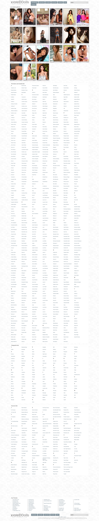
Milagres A (55, 213)
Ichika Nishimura (35, 181)
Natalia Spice (55, 268)
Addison (12, 97)
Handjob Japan (35, 467)
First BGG (34, 435)
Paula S (65, 131)
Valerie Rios (76, 218)
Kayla (44, 119)
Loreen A (44, 293)
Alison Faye (13, 163)
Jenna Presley (34, 259)
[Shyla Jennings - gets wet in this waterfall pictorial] (56, 61)
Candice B (23, 103)
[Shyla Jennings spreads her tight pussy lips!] (69, 24)
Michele (54, 188)
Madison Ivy (45, 339)
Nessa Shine (55, 302)
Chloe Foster (24, 167)
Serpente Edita (66, 302)
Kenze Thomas (45, 154)
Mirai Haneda (55, 227)
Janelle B (34, 238)
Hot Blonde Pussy (62, 503)
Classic (23, 379)
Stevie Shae (76, 126)
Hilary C (33, 163)
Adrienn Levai (13, 113)
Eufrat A (23, 323)
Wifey (75, 284)
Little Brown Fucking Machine (46, 458)
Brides (23, 358)
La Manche (45, 186)
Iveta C (33, 204)
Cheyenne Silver (25, 161)
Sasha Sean (66, 277)
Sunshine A (76, 135)
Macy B (44, 330)
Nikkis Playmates (56, 439)
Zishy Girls (76, 460)
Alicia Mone (13, 156)
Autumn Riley (13, 270)
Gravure (33, 457)
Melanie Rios (55, 151)
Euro (33, 356)
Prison (65, 354)
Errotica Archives (35, 419)
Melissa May (55, 161)
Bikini (12, 392)
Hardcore (44, 349)
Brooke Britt (24, 85)
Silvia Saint (66, 325)
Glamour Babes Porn (16, 503)
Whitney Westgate (77, 282)
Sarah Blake (66, 259)
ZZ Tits (75, 462)
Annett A (12, 220)
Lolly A (44, 291)
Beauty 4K (13, 467)
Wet (75, 395)
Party (54, 388)
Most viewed (54, 2)
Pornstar (65, 347)
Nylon (54, 363)
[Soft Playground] (29, 42)
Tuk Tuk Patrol (76, 416)
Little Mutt (44, 462)
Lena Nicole (45, 236)
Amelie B (12, 186)
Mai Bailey (55, 85)
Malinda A (55, 99)
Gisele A (33, 117)
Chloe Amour (24, 163)
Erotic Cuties (61, 509)
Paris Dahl (65, 119)
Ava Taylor (13, 279)
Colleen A (23, 188)
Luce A (44, 302)
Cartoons (23, 372)
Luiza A (44, 311)
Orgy (54, 376)
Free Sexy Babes (77, 504)
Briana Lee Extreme (25, 419)
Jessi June (34, 282)
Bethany (12, 307)
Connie (23, 190)
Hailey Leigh (34, 135)
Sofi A (65, 339)
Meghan (54, 147)
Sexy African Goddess (68, 441)
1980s (12, 349)
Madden (44, 332)
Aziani (12, 460)
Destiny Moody (24, 250)
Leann (44, 222)
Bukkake (23, 365)
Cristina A (23, 195)
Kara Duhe (34, 339)
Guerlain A (34, 129)
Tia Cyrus (76, 167)
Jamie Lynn (34, 229)
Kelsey (44, 133)
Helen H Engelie (35, 158)
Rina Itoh (65, 199)
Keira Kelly (45, 126)
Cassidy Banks (24, 133)
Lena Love (45, 234)
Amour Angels (13, 437)
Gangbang (34, 383)
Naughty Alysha (56, 428)
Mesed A (54, 167)
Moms (54, 354)
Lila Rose (44, 247)
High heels (45, 354)
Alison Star (13, 165)
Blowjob (12, 399)
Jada (33, 220)
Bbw (12, 379)
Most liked (60, 2)
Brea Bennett (13, 316)
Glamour (33, 390)
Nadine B (55, 254)
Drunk (23, 397)
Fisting (33, 372)
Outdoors (55, 379)
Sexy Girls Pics (61, 504)
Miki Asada (55, 202)
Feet (33, 365)
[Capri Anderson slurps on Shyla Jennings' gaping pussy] (56, 24)
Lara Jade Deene (46, 197)
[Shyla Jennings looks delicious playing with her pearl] (16, 42)
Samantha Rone (67, 238)
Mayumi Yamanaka (56, 138)
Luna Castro (45, 316)
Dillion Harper (24, 259)
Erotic (33, 351)
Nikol (54, 332)
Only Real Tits (55, 457)
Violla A (75, 268)
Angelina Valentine (14, 202)
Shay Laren (66, 314)
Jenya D (33, 277)
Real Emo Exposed (67, 428)
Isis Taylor (34, 202)
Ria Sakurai (66, 188)
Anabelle (12, 188)
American (13, 360)
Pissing (54, 395)
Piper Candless (66, 140)
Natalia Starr (55, 270)
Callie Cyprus (24, 99)
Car (22, 370)
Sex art (65, 372)
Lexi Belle (44, 451)
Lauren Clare (45, 202)
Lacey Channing (46, 188)
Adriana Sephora (14, 110)
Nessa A (54, 300)
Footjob (33, 376)
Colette (23, 448)
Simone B (65, 330)
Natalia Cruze (55, 266)
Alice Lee (13, 147)
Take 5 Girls (66, 457)
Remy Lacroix (66, 181)
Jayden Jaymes (35, 247)
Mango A (54, 106)
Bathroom (13, 376)
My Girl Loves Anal (56, 414)
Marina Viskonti (56, 124)
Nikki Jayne (55, 327)
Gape (33, 386)
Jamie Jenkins (34, 227)
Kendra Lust (45, 140)
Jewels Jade (34, 298)
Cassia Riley (24, 131)
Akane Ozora (13, 124)
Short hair (65, 376)
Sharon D (65, 311)
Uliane (75, 197)
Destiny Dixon (24, 247)
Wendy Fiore (76, 279)
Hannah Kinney (35, 142)
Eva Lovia (23, 327)
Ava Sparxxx (13, 277)
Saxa (65, 279)
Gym (33, 397)
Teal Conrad (76, 156)
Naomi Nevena (56, 261)
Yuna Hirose (76, 302)
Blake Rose (13, 309)
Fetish (33, 367)
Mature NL (44, 467)
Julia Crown (34, 316)
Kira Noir (44, 163)
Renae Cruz (66, 183)
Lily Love (44, 263)
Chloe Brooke (24, 165)
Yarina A (75, 295)
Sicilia (65, 318)
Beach (12, 383)
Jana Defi (34, 234)
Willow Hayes (76, 286)
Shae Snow (66, 309)
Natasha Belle (55, 425)
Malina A (54, 97)
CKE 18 (23, 437)
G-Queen (33, 448)
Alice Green (13, 145)
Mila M (54, 211)
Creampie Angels (25, 451)
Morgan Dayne (56, 245)
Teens (75, 360)
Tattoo (75, 358)
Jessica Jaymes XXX (46, 432)
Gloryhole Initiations (35, 455)
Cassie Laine (24, 138)
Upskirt (75, 381)
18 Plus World (76, 503)
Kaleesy (33, 332)
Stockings (76, 347)
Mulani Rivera (55, 247)
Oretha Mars (66, 110)
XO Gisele (76, 451)
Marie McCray (55, 119)
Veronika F (76, 252)
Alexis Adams (13, 135)
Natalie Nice (55, 282)
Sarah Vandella (66, 268)
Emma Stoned (24, 307)
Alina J (12, 161)
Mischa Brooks (56, 229)
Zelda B (75, 318)
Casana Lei (24, 126)
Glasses (33, 392)
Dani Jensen (24, 220)
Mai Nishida (55, 90)
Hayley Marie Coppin (36, 151)
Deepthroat (24, 390)
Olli (64, 108)
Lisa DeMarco (45, 275)
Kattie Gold (45, 113)
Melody (54, 163)
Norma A (65, 90)
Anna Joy (13, 213)
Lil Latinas (44, 453)
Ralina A (65, 165)
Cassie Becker (24, 135)
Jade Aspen (34, 222)
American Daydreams (15, 435)
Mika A (54, 199)
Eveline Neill (24, 332)
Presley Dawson (67, 142)
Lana (44, 190)
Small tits (65, 383)
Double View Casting (25, 473)
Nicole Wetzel (55, 314)
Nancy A (54, 259)
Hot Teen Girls (15, 500)
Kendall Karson (45, 135)
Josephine (34, 311)
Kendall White (45, 138)
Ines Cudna (34, 188)
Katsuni (44, 110)
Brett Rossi (13, 325)
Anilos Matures (14, 444)
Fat (32, 363)
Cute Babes (45, 508)
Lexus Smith (45, 245)
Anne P (12, 218)
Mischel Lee (55, 231)
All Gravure (13, 432)
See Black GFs (66, 439)
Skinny (65, 381)
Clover (23, 186)
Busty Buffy (24, 92)
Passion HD (55, 469)
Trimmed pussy (77, 374)
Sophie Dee (76, 101)
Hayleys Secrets (35, 469)
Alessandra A (13, 129)
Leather (44, 379)
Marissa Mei (55, 126)
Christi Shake (24, 179)
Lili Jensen (45, 250)
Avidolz (12, 457)
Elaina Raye (24, 277)
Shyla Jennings (66, 316)
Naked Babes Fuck (16, 510)
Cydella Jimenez (25, 199)
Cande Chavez (24, 101)
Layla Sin (44, 215)
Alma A (12, 167)
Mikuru (54, 204)
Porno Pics (30, 509)
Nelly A (54, 295)
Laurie (44, 206)
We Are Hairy (76, 430)
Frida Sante (34, 87)
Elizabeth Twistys (25, 282)
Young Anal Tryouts (77, 455)
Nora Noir (65, 85)
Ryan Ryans (66, 213)
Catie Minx (24, 142)
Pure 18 (65, 421)
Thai (75, 363)
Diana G (23, 252)
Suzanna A (76, 140)
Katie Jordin (45, 103)
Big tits (12, 390)
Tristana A (76, 190)
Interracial (44, 363)
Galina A (33, 92)
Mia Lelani (55, 174)
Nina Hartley (55, 441)
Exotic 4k (33, 421)
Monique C (55, 243)
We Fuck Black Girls (77, 432)
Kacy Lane (34, 327)
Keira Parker (45, 129)
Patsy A (65, 129)
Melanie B (55, 149)
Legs (43, 381)
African (12, 354)
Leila (43, 231)
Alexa (12, 133)
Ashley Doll (13, 254)
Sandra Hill (66, 247)
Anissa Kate (13, 206)
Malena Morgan (56, 92)
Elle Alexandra (24, 286)
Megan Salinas (56, 145)
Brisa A (12, 332)
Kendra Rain (45, 142)
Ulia (75, 195)
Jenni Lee (34, 266)
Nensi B (54, 298)
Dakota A (23, 211)
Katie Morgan (45, 106)
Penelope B (66, 133)
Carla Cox (23, 117)
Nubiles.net (55, 448)
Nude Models (30, 505)
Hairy (33, 402)
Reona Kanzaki (66, 186)
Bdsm (12, 381)
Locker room (45, 388)
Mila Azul (54, 206)
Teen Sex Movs (66, 464)
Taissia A (75, 145)
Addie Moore (13, 94)
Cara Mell (23, 113)
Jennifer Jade (34, 268)
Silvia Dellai (66, 323)
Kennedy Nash (45, 151)
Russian (65, 363)
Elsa (22, 291)
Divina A (23, 261)
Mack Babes (45, 509)
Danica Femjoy (24, 222)
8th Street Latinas (14, 425)
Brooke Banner (14, 341)
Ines (33, 186)
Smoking (65, 386)
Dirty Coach (24, 469)
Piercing (54, 390)
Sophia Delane (77, 90)
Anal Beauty (13, 439)
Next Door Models (56, 432)
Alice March (13, 149)
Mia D (54, 172)
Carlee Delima (24, 119)
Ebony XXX (34, 414)
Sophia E (76, 92)
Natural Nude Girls (16, 505)
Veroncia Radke (77, 236)
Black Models (24, 407)
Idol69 (44, 414)
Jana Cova (34, 231)
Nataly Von (55, 286)
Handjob (44, 347)
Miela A (54, 197)
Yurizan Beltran (77, 307)
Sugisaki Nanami (77, 129)
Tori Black (76, 179)
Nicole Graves (55, 309)
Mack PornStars (61, 500)
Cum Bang (24, 453)
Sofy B (75, 85)
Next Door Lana (56, 430)
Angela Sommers (14, 199)
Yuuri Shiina (76, 311)
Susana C (76, 138)
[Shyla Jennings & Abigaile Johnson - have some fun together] (83, 61)
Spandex (65, 395)
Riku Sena (65, 190)
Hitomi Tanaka (34, 170)
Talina (75, 147)
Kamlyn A (34, 334)
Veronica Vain (76, 243)
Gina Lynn (34, 110)
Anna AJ (12, 211)
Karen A (33, 341)
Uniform (75, 379)
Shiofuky (65, 444)
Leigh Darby (45, 229)
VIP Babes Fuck (46, 499)
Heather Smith (34, 154)
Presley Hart (66, 145)
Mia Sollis (55, 183)
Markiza (54, 129)
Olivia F (65, 103)
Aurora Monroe (14, 268)
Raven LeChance (67, 172)
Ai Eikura (12, 117)
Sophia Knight (76, 94)
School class (66, 367)
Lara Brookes (45, 195)
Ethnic (33, 354)
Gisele (33, 115)
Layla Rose (45, 213)
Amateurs (13, 358)
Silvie (65, 327)
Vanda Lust (76, 222)
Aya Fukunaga (13, 284)
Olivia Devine (66, 101)
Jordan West (34, 309)
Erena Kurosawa (25, 316)
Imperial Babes (30, 503)
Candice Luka (24, 106)
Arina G (12, 247)
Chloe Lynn (24, 172)
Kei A (44, 124)
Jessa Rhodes (34, 279)
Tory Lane (76, 181)
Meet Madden (45, 469)
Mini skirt (54, 351)
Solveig (75, 87)
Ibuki (33, 179)
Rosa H (65, 206)
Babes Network (14, 464)
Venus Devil (76, 234)
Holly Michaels (35, 172)
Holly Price (34, 174)
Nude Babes (61, 502)
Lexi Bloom (45, 243)
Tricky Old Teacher (77, 412)
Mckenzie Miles (56, 140)
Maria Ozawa (55, 113)
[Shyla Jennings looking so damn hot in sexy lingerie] (29, 24)
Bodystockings (24, 347)
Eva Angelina (24, 325)
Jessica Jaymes (35, 284)
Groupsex (34, 395)
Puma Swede (66, 147)
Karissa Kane (45, 90)
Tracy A (75, 183)
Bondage (23, 349)
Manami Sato (55, 101)
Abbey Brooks (13, 90)
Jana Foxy (34, 236)
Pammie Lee (66, 117)
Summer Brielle (77, 131)
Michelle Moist (55, 195)
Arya (12, 250)
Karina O (44, 85)
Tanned (75, 356)
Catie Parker (24, 145)
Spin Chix (65, 453)
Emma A (23, 302)
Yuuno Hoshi (76, 309)
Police (54, 397)
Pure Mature (66, 423)
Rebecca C (66, 174)
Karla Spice (45, 92)
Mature (44, 397)
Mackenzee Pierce (46, 327)
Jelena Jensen (35, 254)
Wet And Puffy (76, 437)
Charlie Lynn (24, 151)
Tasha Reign (76, 151)
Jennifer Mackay (35, 270)
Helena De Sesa (35, 161)
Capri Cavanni (24, 110)
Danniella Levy (24, 231)
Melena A (55, 154)
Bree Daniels (13, 323)
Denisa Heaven (24, 245)
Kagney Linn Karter (35, 330)
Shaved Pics (61, 505)
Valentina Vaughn (77, 211)
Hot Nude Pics (30, 499)
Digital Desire (24, 467)
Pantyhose (55, 386)
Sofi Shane (66, 341)
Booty (23, 354)
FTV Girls (33, 441)
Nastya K (54, 263)
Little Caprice (45, 277)
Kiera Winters (45, 156)
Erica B (23, 318)
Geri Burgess (34, 97)
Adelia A (12, 101)
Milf (53, 347)
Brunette (23, 363)
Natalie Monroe (56, 279)
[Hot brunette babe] (69, 42)
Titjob (75, 370)
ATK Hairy (13, 453)
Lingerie (44, 386)
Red (64, 360)
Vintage (75, 388)
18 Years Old (13, 412)
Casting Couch (24, 430)
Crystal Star (24, 197)
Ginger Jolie (34, 113)
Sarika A (65, 270)
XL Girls (75, 448)
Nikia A (54, 318)
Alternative (13, 356)
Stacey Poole (76, 108)
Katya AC (44, 115)
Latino (44, 376)
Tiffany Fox (76, 172)
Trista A (75, 188)
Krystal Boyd (45, 181)
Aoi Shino (13, 227)
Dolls (65, 2)
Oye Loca (55, 462)
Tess (75, 161)
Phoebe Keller (66, 138)
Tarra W (75, 149)
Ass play (12, 367)
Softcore (65, 390)
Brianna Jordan (14, 330)
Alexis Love (13, 140)
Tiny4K (65, 473)
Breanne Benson (25, 412)
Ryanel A (65, 215)
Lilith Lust (44, 254)
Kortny (44, 174)
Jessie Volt (34, 293)
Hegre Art (34, 471)
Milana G (54, 215)
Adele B (12, 99)
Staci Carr (76, 110)
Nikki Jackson (55, 325)
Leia (43, 227)
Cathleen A (24, 140)
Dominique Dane (25, 266)
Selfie (65, 370)
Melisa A (54, 156)
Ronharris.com (66, 432)
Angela (12, 197)
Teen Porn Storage (67, 462)
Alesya (12, 131)
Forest (33, 379)
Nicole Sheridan (56, 311)
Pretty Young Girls (77, 509)
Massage (44, 392)
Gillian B (33, 103)
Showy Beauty (66, 446)
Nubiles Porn (55, 446)
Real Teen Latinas (67, 430)
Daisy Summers (24, 206)
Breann (12, 318)
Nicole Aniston (55, 307)
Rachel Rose (66, 158)
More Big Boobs (15, 504)
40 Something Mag (14, 421)
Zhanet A (75, 323)
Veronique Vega (77, 254)
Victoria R (76, 263)
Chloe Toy (23, 174)
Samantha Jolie (66, 236)
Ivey (33, 206)
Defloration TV (24, 462)
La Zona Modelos (46, 446)
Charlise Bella (24, 154)
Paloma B (65, 115)
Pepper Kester (66, 135)
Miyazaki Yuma (56, 234)
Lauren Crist (45, 204)
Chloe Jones (24, 170)
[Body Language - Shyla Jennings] (43, 24)
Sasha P (65, 275)
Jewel (33, 295)
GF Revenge (34, 451)
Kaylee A (44, 122)
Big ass (12, 386)
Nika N (54, 316)
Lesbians (44, 383)
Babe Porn (45, 505)
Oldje (54, 455)
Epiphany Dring (24, 314)
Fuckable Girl (61, 508)
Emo (33, 349)
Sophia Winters (77, 99)
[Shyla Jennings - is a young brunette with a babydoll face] (43, 61)
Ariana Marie (13, 243)
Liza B (44, 284)
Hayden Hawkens (35, 147)
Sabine (65, 222)
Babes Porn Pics (76, 510)
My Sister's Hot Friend (57, 416)
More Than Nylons (56, 407)
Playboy (65, 407)
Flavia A (23, 341)
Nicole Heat (55, 437)
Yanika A (75, 293)
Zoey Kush (76, 332)
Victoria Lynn (76, 261)
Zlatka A (75, 327)
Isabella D (34, 199)
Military (54, 349)
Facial (33, 360)
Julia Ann (33, 314)
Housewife (45, 356)
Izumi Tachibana (35, 213)
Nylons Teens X (56, 451)
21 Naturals (13, 416)
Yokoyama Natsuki (77, 298)
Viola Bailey (76, 266)
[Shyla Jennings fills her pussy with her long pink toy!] (29, 79)
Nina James (55, 334)
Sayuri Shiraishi (66, 284)
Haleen (33, 138)
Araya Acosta (13, 234)
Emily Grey (24, 300)
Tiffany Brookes (77, 170)
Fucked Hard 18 (35, 444)
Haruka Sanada (35, 145)
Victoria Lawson (77, 259)
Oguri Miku (66, 97)
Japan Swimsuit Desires (47, 423)
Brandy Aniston (14, 311)
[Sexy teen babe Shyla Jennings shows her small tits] (69, 61)
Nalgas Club (55, 421)
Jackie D (33, 218)
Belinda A (13, 302)
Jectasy (44, 430)
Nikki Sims (55, 330)
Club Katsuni (24, 441)
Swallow (75, 351)
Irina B (33, 195)
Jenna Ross (34, 261)
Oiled (54, 370)
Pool (54, 399)
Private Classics (67, 416)
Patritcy (65, 126)
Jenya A (33, 275)
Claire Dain (24, 183)
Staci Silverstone (77, 113)
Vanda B (75, 220)
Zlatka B (75, 330)
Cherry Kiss (24, 158)
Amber (12, 181)
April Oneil (13, 231)
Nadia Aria (55, 252)
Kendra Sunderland (46, 145)
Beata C (12, 298)
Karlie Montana (45, 94)
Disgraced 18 (24, 471)
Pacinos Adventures (56, 467)
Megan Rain (55, 142)
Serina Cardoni (66, 300)
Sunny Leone (76, 133)
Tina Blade (76, 174)
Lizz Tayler (45, 286)
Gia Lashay (34, 99)
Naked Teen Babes (46, 506)
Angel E (12, 195)
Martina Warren (56, 135)
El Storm (23, 275)
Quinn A (65, 151)
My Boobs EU (55, 412)
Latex (44, 374)
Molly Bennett (55, 236)
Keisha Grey (45, 131)
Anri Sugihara (13, 222)
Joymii (44, 435)
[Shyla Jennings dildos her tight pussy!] (16, 79)
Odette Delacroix (67, 94)
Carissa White (24, 115)
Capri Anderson (24, 108)
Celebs (23, 374)
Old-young (55, 372)
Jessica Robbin (35, 286)
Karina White (45, 87)
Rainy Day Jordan (67, 163)
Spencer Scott (76, 106)
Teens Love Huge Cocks (68, 467)
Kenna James (45, 147)
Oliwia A (65, 106)
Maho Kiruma (45, 341)
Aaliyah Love (13, 87)
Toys (75, 372)
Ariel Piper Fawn (14, 245)
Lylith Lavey (45, 323)
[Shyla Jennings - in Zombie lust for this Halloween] (83, 42)
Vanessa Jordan (77, 227)
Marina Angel (55, 122)
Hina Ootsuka (34, 165)
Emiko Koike (24, 293)
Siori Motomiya (66, 332)
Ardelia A (12, 236)
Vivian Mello (76, 275)
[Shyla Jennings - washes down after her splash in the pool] (29, 61)
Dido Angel (24, 254)
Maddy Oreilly (45, 334)
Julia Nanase (34, 318)
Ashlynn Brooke (14, 259)
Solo (64, 392)
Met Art (44, 471)
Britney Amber (13, 334)
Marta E (54, 133)
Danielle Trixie (24, 229)
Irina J (33, 197)
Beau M (12, 300)
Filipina (33, 370)
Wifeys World (76, 439)
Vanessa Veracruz (77, 229)
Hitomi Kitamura (35, 167)
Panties (54, 383)
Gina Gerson (34, 108)
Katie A (44, 99)
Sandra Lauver (66, 250)
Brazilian (23, 356)
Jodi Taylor (34, 302)
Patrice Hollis (66, 122)
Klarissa (44, 170)
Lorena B (44, 295)
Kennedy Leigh (45, 149)
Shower (65, 379)
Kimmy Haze (45, 161)
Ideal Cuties (60, 510)
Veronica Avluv (77, 238)
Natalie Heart (55, 275)
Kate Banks (45, 97)
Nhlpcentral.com (56, 435)
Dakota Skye (24, 215)
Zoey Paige (76, 334)
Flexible (33, 374)
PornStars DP (45, 510)
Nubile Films (55, 444)
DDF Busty (24, 460)
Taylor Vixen (76, 154)
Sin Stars (14, 506)
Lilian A (44, 252)
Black (12, 395)
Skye (64, 334)
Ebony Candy (34, 412)
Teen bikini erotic (34, 2)
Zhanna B (76, 325)
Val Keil (75, 204)
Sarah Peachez (66, 266)
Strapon (75, 349)
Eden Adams (24, 270)
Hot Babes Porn (15, 502)
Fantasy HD (34, 428)
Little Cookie (45, 279)
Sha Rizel (65, 307)
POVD (65, 414)
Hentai (44, 351)
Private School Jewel (67, 419)
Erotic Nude (76, 508)
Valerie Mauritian (77, 215)
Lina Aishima (45, 266)
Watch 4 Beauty (77, 428)
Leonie (44, 238)
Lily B (44, 259)
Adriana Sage (13, 108)
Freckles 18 (34, 439)
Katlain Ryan (45, 108)
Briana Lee (13, 327)
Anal (12, 363)
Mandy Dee (55, 103)
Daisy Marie (24, 204)
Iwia (33, 211)
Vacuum (75, 386)
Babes (12, 372)
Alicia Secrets (13, 158)
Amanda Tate (13, 179)
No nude (54, 360)
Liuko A (44, 282)
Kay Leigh (44, 117)
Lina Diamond (45, 268)
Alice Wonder (13, 154)
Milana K (54, 218)
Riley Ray (65, 195)
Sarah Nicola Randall (68, 263)
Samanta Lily (66, 234)
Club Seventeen (25, 444)
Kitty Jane (44, 167)
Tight (75, 367)
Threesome (76, 365)
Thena (75, 165)
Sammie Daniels (67, 245)
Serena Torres (66, 295)
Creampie (23, 381)
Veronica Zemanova (77, 247)
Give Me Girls (76, 499)
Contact (65, 516)
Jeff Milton (34, 252)
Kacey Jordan (34, 325)
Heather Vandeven (35, 156)
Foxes (33, 437)
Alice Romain (13, 151)
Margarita (55, 108)
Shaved (65, 374)
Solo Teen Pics (30, 500)
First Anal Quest (35, 432)
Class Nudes (24, 439)
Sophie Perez (76, 103)
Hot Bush (33, 473)
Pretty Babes (14, 508)
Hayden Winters (35, 149)
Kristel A (44, 179)
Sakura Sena (66, 229)
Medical (44, 399)
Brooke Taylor (24, 87)
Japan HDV (45, 421)
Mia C (54, 170)
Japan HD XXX (45, 419)
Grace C (33, 122)
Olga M (65, 99)
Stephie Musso (77, 124)
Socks (65, 388)
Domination (24, 392)
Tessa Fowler (76, 163)
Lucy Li (44, 309)
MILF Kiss (44, 473)
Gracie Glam (34, 124)
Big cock (12, 388)
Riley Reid (65, 197)
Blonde (12, 397)
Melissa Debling (56, 158)
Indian (44, 360)
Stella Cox (76, 119)
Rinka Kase (66, 202)
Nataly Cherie (55, 284)
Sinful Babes (30, 504)
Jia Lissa (33, 300)
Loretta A (44, 298)
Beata (12, 295)
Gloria (33, 119)
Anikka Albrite (13, 204)
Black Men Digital (14, 473)
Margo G (54, 110)
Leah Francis (45, 220)
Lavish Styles (45, 211)
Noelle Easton (55, 339)
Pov (64, 349)
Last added (48, 2)
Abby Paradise (13, 92)
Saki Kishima (66, 227)
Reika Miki (65, 179)
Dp (22, 395)
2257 (59, 516)
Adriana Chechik (14, 103)
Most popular (42, 2)
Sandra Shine (66, 252)
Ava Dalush (13, 275)
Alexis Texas (13, 142)
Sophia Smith (76, 97)
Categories (33, 4)
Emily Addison (24, 295)
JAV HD (44, 428)
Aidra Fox (13, 119)
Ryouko (65, 218)
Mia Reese (55, 181)
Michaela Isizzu (56, 186)
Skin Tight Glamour (67, 448)
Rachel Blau (66, 156)
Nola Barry (55, 341)
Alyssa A (12, 174)
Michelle (54, 190)
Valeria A (75, 213)
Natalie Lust (55, 277)
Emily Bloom (24, 298)
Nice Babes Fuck (15, 499)
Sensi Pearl (66, 293)
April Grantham (14, 229)
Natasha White (56, 293)
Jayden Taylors (35, 250)
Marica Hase (55, 117)
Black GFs (13, 471)
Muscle (54, 356)
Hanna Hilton (34, 140)
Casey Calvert (24, 129)
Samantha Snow (67, 243)
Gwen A (33, 131)
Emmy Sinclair (24, 309)
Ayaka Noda (13, 286)
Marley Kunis (55, 131)
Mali (54, 94)
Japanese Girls (45, 425)
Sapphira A (66, 254)
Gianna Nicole (34, 101)
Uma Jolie (76, 199)
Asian (12, 365)
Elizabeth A (24, 279)
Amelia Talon (13, 183)
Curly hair (23, 386)
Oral (54, 374)
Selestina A (66, 286)
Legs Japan (45, 448)
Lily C (44, 261)
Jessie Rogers (34, 291)
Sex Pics (29, 510)
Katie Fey (44, 101)
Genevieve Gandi (35, 94)
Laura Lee (44, 199)
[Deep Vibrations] (43, 42)
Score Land (66, 437)
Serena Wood (66, 298)
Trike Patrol (76, 414)
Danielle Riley (24, 227)
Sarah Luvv (66, 261)
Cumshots (23, 383)
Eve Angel (23, 330)
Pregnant (65, 351)
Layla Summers (45, 218)
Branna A (12, 314)
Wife (75, 397)
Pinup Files (55, 473)
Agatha (12, 115)
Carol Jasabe (24, 124)
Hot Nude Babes (31, 506)
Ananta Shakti (13, 190)
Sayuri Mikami (66, 282)
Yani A (75, 291)
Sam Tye (65, 231)
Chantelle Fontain (25, 149)
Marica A (54, 115)
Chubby (23, 376)
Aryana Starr (13, 252)
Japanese (44, 367)
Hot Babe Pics (30, 502)
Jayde (33, 243)
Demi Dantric (24, 243)
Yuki (75, 300)
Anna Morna (13, 215)
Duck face (23, 399)
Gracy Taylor (34, 126)
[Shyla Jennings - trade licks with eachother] (16, 61)
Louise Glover (45, 300)
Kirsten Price (45, 165)
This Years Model (67, 471)
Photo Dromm (55, 471)
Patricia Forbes (66, 124)
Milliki (54, 222)
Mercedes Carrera (56, 165)
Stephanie (76, 122)
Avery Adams (13, 282)
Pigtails (54, 392)
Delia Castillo (24, 236)
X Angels (75, 444)
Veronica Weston (77, 245)
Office (54, 367)
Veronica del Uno (77, 250)
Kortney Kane (45, 172)
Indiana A (34, 183)
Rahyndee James (67, 161)
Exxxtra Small (34, 423)
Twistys (75, 419)
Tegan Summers (77, 158)
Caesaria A (24, 97)
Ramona (65, 167)
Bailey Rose (13, 291)
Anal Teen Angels (14, 441)
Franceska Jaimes (35, 85)
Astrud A (12, 263)
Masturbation (45, 395)
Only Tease (55, 460)
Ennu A (23, 311)
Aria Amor (13, 238)
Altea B (12, 170)
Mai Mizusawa (55, 87)
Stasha (75, 117)
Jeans (44, 370)
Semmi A (65, 291)
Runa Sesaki (66, 211)
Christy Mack (24, 181)
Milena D (54, 220)
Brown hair (24, 360)
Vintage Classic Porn (78, 423)
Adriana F (13, 106)
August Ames (13, 266)
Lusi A (44, 318)
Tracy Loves (76, 186)
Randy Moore (66, 170)
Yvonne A (76, 314)
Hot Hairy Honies (46, 407)
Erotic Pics (14, 509)
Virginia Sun (76, 270)
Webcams (76, 392)
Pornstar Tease (66, 412)
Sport (65, 397)
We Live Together (77, 435)
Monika (54, 238)
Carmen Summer (25, 122)
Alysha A (12, 172)
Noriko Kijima (66, 87)
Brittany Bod (13, 339)
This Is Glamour (66, 469)
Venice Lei (76, 231)
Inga (33, 190)
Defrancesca (24, 234)
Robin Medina (66, 204)
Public (65, 356)
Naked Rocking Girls (46, 503)
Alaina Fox (13, 126)
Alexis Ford (13, 138)
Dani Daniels (24, 218)
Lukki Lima (45, 314)
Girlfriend (33, 388)
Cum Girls (23, 455)
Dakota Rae (24, 213)
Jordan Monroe (35, 307)
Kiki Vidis (44, 158)
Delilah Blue (24, 238)
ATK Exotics (13, 451)
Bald (12, 374)
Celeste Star (24, 147)
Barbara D (13, 293)
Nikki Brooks (55, 323)
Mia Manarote (55, 179)
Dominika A (24, 263)
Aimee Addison (14, 122)
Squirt (65, 399)
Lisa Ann (44, 270)
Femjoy (33, 430)
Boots (23, 351)
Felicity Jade (24, 339)
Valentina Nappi (77, 206)
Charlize (23, 156)
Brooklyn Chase (24, 90)
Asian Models (13, 448)
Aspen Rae (13, 261)
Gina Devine (34, 106)
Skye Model (66, 451)
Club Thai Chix (24, 446)
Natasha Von (55, 291)
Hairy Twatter (34, 464)
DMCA (62, 516)
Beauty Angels (13, 469)
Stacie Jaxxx (76, 115)
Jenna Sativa (34, 263)
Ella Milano (24, 284)
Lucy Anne (44, 307)
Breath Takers (24, 414)
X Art (75, 446)
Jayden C (34, 245)
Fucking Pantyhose (31, 508)
